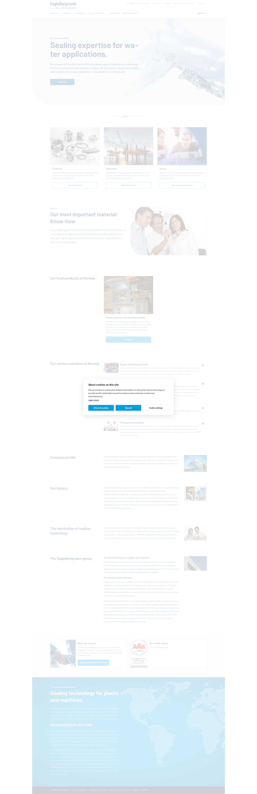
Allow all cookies (101, 407)
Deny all (128, 407)
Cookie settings (155, 407)
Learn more (93, 400)
